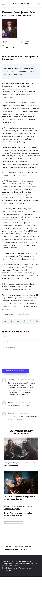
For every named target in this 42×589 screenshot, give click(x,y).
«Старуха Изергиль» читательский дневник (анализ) (20, 464)
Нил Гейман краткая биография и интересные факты (19, 498)
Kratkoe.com (21, 3)
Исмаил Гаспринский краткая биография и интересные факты (19, 548)
